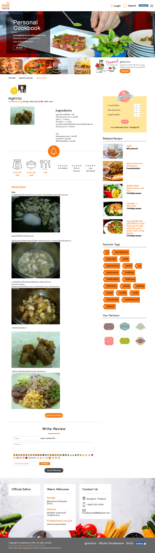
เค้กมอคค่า (111, 306)
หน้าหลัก (12, 78)
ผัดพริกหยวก (111, 286)
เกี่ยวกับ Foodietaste (111, 543)
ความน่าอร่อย (113, 105)
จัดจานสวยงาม (114, 110)
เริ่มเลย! (125, 71)
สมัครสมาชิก (50, 438)
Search (132, 5)
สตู (139, 265)
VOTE (124, 121)
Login (117, 6)
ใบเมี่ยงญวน (130, 279)
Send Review (54, 470)
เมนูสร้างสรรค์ (114, 114)
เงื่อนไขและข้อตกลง (37, 545)
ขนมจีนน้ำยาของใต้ (132, 299)
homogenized (112, 299)
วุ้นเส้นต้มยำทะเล (113, 265)
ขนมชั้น (125, 259)
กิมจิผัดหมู (140, 286)
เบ (107, 252)
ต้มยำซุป (126, 286)
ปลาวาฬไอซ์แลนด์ (121, 252)
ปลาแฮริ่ (110, 293)
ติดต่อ (129, 543)
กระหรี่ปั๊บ (123, 293)
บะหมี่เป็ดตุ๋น (129, 272)
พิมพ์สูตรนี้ (134, 127)
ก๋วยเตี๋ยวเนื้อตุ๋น (113, 279)
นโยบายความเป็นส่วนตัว (18, 545)
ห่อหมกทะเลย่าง (112, 272)
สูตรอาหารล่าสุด (26, 78)
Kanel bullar (111, 259)
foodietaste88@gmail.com (96, 513)
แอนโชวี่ (129, 265)
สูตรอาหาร (90, 543)
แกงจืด (135, 293)
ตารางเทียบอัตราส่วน (119, 127)
